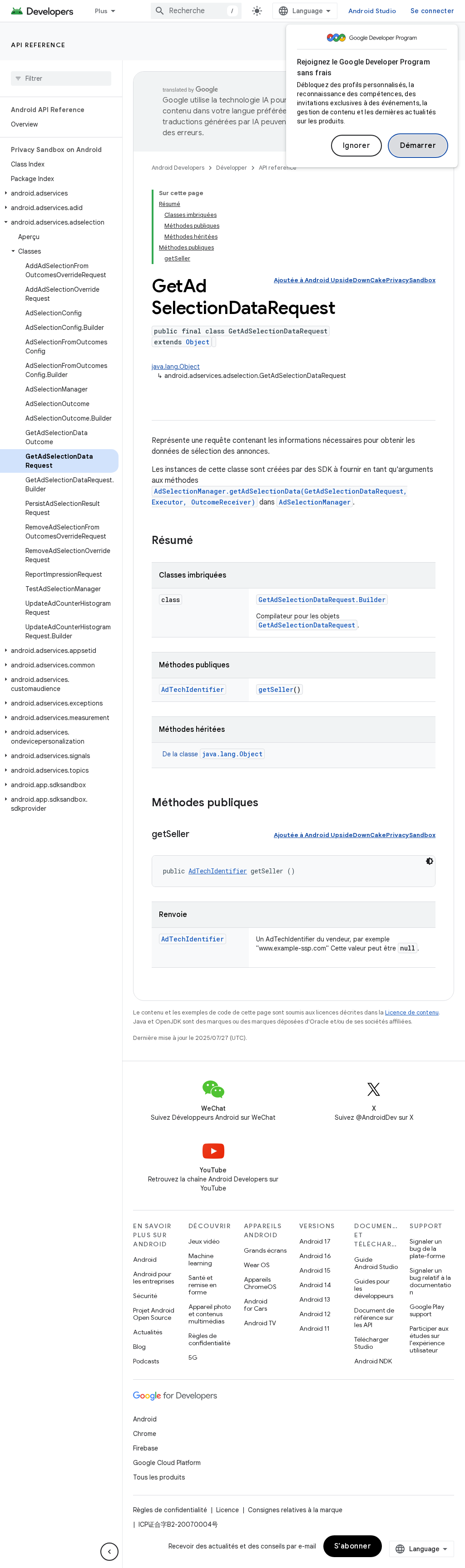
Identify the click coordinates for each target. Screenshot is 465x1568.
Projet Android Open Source (153, 1314)
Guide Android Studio (376, 1263)
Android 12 (315, 1314)
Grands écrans (265, 1250)
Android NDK (373, 1361)
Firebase (145, 1448)
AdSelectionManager (315, 502)
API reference (38, 45)
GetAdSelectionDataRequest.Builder (322, 599)
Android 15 (315, 1270)
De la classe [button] (212, 754)
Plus (101, 11)
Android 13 (314, 1299)
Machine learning (200, 1259)
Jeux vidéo (203, 1241)
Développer (231, 168)
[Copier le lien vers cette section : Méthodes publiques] (267, 803)
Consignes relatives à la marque (295, 1510)
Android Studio (372, 11)
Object (197, 342)
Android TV (260, 1323)
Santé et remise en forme (202, 1285)
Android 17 (315, 1241)
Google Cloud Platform (167, 1463)
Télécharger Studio (371, 1343)
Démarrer (418, 145)
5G (193, 1357)
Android (145, 1259)
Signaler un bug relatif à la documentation (430, 1281)
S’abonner (352, 1546)
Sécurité (145, 1296)
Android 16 (315, 1256)
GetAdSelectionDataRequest (306, 625)
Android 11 (314, 1328)
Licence (227, 1510)
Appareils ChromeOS (260, 1283)
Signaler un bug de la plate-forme (427, 1248)
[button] (59, 193)
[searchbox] (61, 78)
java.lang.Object (176, 367)
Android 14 (315, 1285)
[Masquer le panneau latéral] (109, 1552)
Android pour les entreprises (153, 1277)
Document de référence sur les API (374, 1317)
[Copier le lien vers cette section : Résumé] (202, 541)
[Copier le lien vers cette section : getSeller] (198, 834)
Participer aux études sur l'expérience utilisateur (429, 1339)
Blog (139, 1347)
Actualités (147, 1332)
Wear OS (257, 1265)
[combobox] (196, 11)
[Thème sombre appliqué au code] (429, 861)
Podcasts (146, 1361)
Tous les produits (159, 1477)
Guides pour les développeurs (373, 1288)
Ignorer (357, 145)
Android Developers (178, 168)
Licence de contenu (412, 1012)
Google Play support (427, 1310)
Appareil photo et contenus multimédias (209, 1314)
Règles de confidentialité (209, 1339)
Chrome (144, 1434)
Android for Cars (255, 1305)
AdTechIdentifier (192, 689)
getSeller (275, 689)
